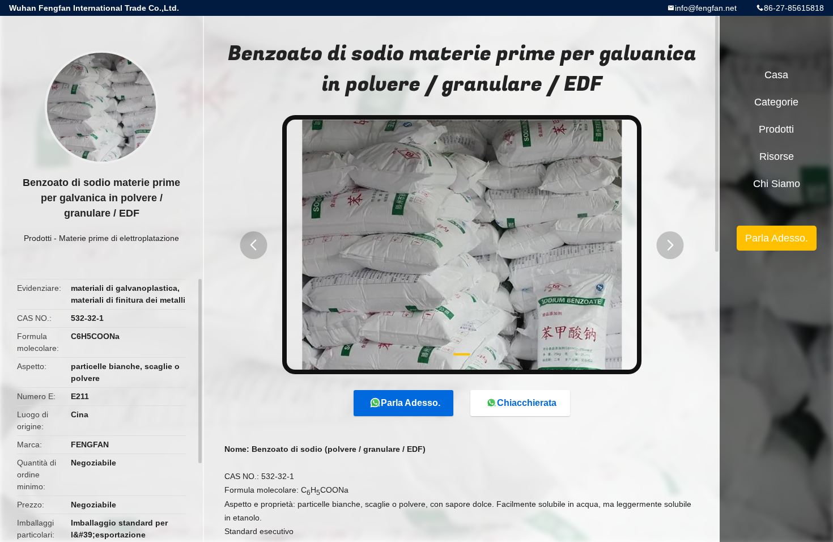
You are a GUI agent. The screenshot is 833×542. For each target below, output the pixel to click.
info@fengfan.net (706, 7)
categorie (776, 102)
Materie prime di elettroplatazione (119, 238)
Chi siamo (776, 183)
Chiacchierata (526, 403)
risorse (776, 156)
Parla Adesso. (410, 403)
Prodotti (38, 238)
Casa (776, 75)
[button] (253, 245)
